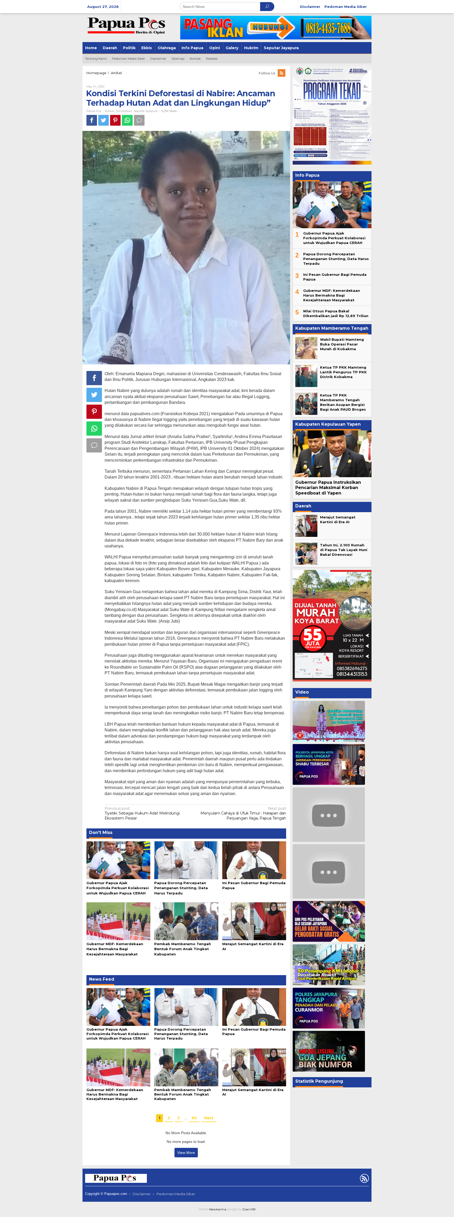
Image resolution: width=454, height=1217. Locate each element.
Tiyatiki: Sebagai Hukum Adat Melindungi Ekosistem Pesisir (142, 813)
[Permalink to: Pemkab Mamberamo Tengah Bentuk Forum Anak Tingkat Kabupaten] (186, 921)
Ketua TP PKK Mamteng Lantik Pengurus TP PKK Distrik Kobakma (343, 372)
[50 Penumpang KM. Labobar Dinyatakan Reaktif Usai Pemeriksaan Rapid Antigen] (329, 964)
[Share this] (91, 120)
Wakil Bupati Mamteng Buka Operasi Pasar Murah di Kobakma (342, 344)
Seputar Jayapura (146, 111)
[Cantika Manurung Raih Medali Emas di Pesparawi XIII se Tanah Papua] (329, 721)
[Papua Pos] (127, 25)
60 (194, 1118)
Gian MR (249, 1209)
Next (209, 1118)
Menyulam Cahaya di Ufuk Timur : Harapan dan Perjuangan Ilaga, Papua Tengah (243, 813)
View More (186, 1152)
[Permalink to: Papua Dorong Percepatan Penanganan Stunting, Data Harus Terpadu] (186, 860)
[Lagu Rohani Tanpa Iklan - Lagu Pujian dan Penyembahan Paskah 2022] (329, 871)
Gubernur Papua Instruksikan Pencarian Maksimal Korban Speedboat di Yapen (328, 488)
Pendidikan (124, 111)
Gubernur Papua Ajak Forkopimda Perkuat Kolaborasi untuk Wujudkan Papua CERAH (117, 888)
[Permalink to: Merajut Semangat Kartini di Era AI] (254, 921)
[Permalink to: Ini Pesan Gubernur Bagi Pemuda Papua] (254, 860)
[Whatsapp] (127, 120)
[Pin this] (115, 120)
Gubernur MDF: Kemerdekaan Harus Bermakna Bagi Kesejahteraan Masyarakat (114, 949)
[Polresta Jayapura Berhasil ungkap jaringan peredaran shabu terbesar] (329, 764)
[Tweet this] (103, 120)
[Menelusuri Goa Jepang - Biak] (329, 1051)
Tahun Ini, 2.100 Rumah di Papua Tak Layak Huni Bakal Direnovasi (343, 550)
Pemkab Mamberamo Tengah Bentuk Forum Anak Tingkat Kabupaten (182, 949)
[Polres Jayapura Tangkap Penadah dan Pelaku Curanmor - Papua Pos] (329, 1008)
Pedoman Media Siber (176, 1194)
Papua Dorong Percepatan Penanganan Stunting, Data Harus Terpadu (181, 888)
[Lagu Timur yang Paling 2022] (329, 814)
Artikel (109, 111)
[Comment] (139, 120)
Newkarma (217, 1209)
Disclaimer (142, 1194)
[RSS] (282, 73)
